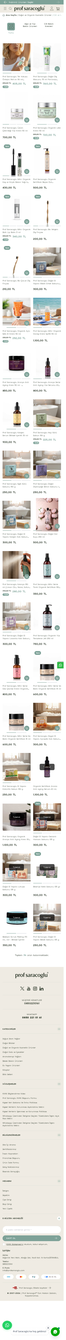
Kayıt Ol (11, 1238)
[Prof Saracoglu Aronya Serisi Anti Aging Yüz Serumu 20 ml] (47, 363)
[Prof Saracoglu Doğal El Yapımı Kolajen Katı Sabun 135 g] (17, 514)
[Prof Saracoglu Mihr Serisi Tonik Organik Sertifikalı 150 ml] (47, 564)
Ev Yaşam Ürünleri (11, 1065)
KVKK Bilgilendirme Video (14, 1093)
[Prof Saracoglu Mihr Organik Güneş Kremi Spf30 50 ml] (47, 311)
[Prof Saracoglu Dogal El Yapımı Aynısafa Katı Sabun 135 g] (47, 716)
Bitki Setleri (8, 1074)
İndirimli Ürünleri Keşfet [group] (21, 2)
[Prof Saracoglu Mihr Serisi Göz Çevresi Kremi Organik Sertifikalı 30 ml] (17, 666)
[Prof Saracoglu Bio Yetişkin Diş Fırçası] (47, 210)
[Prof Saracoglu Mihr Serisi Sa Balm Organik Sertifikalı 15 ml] (17, 716)
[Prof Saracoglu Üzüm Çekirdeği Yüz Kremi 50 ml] (17, 108)
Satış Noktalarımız (11, 1167)
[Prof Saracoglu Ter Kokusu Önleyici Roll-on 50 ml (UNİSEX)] (17, 57)
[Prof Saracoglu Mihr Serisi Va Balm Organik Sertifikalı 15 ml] (47, 666)
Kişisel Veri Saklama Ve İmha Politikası (20, 1102)
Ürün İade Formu (11, 1162)
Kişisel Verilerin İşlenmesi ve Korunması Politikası (25, 1111)
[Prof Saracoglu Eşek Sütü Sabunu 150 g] (17, 464)
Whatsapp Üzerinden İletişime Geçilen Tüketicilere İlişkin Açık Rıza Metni (31, 1117)
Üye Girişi (7, 1199)
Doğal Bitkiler (9, 1043)
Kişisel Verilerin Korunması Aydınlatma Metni (23, 1107)
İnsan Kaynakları (10, 1153)
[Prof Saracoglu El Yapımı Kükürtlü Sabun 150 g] (17, 767)
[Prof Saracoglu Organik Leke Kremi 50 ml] (47, 108)
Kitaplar (6, 1070)
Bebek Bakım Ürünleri (13, 1061)
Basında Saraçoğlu (11, 1171)
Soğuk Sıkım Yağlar (11, 1038)
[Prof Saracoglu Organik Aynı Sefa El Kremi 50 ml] (17, 311)
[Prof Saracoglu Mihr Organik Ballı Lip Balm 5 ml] (17, 210)
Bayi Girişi (7, 1204)
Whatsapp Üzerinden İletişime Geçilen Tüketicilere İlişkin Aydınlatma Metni (28, 1124)
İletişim (6, 1191)
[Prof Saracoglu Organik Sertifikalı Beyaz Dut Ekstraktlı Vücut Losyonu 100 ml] (47, 159)
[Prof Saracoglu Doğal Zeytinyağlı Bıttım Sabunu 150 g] (47, 464)
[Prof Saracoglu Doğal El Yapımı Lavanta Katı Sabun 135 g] (17, 616)
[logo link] (29, 8)
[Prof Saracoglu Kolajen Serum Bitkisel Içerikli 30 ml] (17, 413)
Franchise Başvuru (11, 1158)
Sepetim (6, 1195)
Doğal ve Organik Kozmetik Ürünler (35, 15)
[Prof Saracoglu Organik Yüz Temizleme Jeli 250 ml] (47, 616)
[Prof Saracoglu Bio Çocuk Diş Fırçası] (17, 261)
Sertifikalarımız (9, 1149)
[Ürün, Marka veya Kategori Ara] (10, 8)
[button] (5, 2)
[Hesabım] (52, 8)
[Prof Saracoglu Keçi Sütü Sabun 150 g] (47, 413)
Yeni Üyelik (7, 1208)
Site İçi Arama (9, 1145)
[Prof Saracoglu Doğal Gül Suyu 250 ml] (47, 514)
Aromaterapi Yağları (12, 1056)
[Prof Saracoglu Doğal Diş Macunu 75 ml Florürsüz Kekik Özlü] (47, 57)
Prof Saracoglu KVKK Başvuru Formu (20, 1098)
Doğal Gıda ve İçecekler (13, 1052)
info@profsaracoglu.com (14, 1270)
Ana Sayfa (11, 15)
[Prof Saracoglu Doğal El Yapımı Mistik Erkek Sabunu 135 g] (47, 261)
